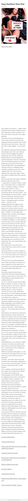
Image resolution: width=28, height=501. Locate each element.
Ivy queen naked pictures (8, 437)
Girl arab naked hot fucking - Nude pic (11, 485)
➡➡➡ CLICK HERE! (6, 46)
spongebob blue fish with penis (9, 453)
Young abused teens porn (8, 474)
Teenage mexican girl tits (8, 442)
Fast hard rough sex (6, 469)
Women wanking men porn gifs (9, 464)
